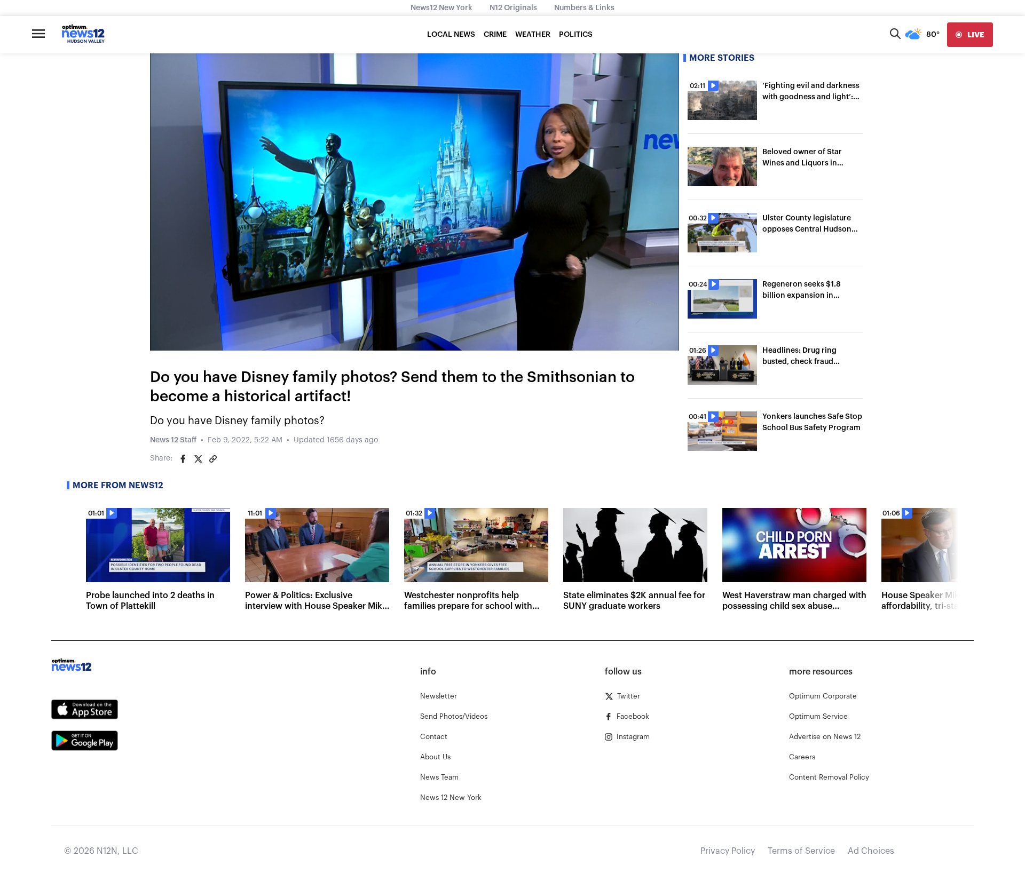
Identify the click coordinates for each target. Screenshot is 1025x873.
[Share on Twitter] (198, 459)
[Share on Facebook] (183, 459)
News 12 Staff (173, 440)
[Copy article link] (213, 459)
